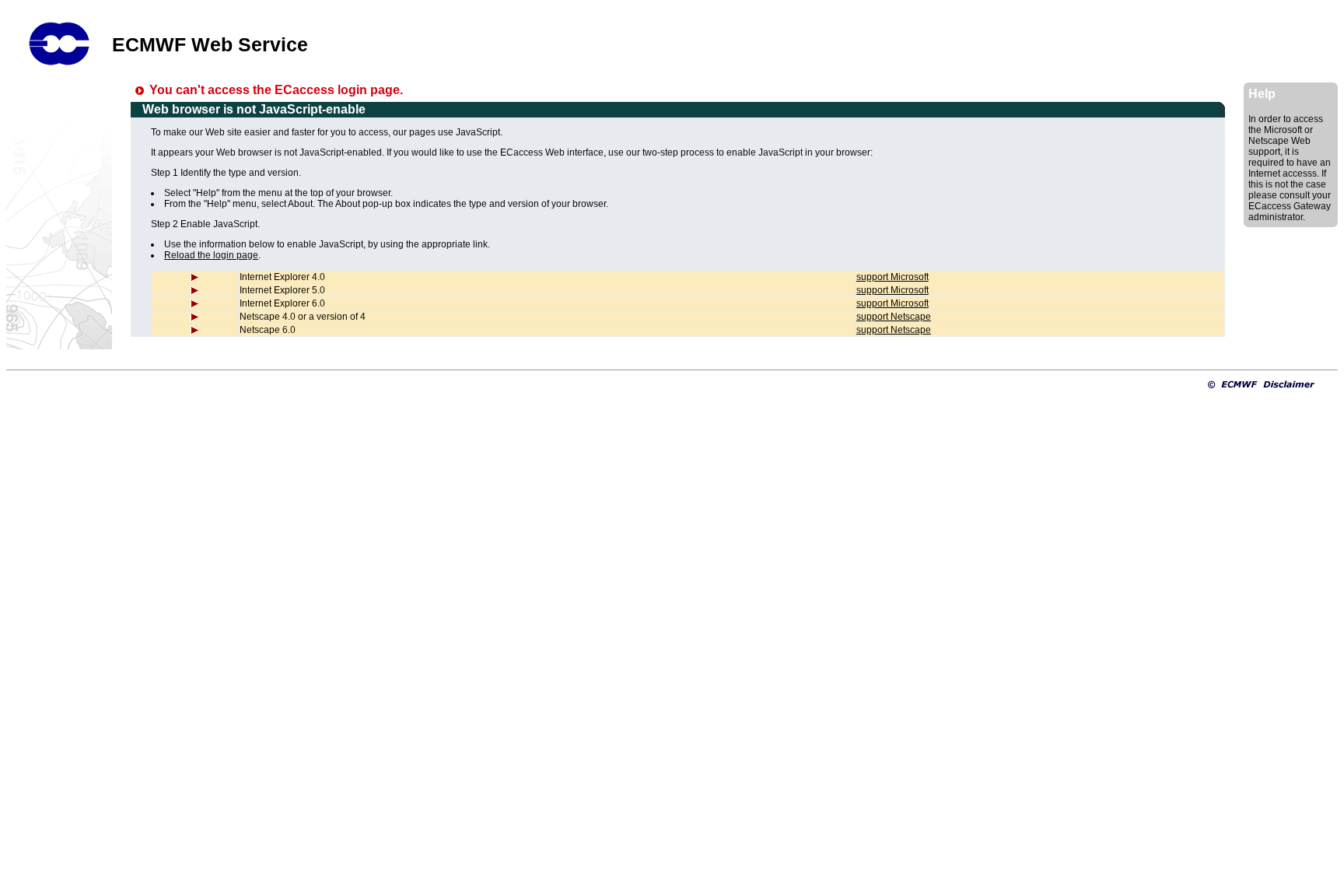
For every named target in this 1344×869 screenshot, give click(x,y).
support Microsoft (892, 277)
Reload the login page (211, 255)
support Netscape (893, 316)
